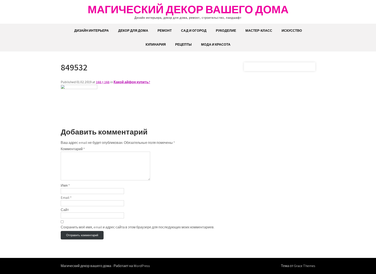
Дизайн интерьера (91, 30)
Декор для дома (133, 30)
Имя (65, 185)
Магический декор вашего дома (188, 9)
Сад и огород (193, 30)
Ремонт (165, 30)
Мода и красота (215, 44)
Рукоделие (226, 30)
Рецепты (183, 44)
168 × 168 (102, 82)
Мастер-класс (258, 30)
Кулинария (156, 44)
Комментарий (73, 149)
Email (66, 197)
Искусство (292, 30)
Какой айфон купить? (132, 82)
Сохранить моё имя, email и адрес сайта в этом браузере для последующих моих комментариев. (137, 227)
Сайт (65, 210)
